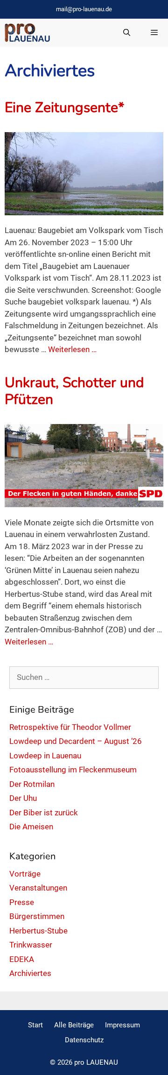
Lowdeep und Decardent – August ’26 (75, 741)
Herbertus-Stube (38, 930)
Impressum (122, 1025)
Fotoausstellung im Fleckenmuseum (73, 769)
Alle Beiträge (74, 1025)
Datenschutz (84, 1040)
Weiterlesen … (72, 349)
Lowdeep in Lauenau (45, 755)
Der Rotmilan (32, 784)
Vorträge (25, 873)
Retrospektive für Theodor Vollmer (70, 727)
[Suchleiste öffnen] (126, 33)
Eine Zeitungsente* (65, 107)
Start (35, 1025)
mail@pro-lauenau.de (84, 9)
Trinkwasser (30, 944)
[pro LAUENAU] (27, 33)
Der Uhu (23, 798)
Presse (21, 902)
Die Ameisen (31, 826)
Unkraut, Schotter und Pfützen (74, 391)
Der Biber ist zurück (43, 812)
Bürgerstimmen (36, 916)
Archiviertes (30, 973)
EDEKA (21, 959)
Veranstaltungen (38, 887)
